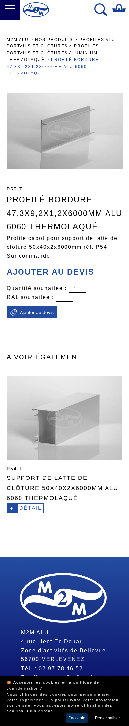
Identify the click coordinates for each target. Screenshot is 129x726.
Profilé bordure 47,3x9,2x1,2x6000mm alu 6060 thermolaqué (53, 66)
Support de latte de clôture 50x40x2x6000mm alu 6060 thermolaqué (62, 488)
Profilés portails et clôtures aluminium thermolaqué (53, 53)
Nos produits (54, 39)
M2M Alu (18, 39)
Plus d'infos (40, 711)
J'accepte (76, 718)
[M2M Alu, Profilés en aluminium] (36, 9)
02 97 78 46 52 (61, 668)
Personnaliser (107, 718)
